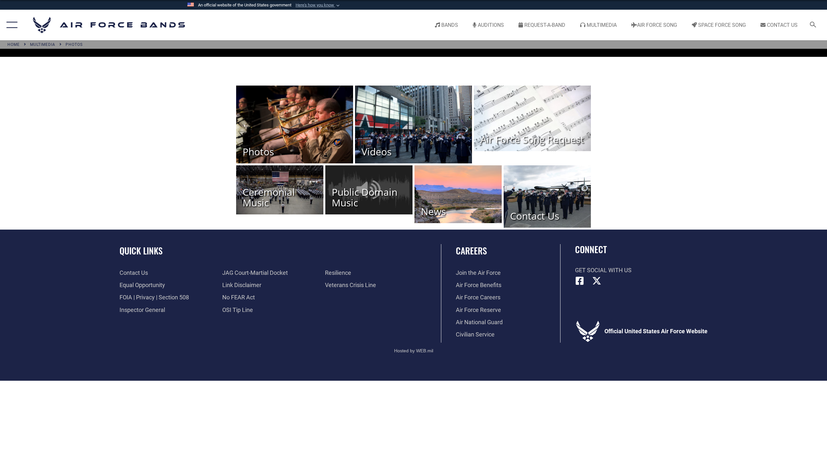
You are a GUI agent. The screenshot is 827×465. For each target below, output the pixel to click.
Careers (471, 250)
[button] (318, 5)
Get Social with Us (603, 270)
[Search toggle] (813, 25)
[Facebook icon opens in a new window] (580, 281)
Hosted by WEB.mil (413, 350)
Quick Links (141, 250)
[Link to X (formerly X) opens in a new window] (597, 281)
